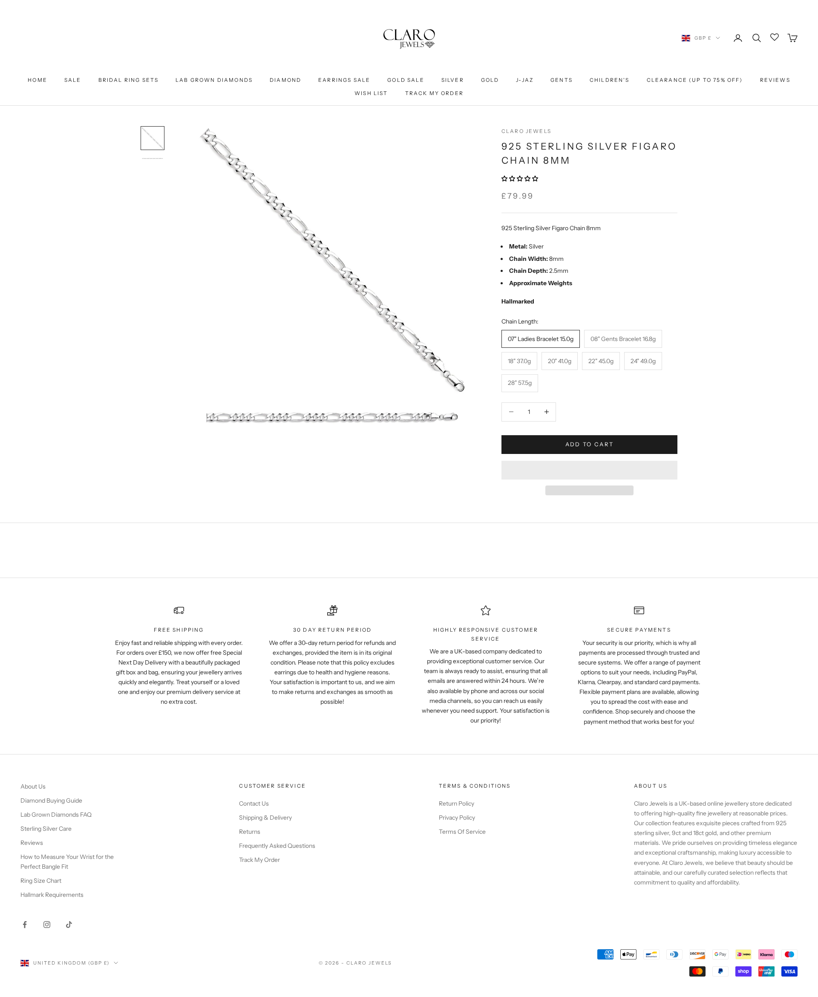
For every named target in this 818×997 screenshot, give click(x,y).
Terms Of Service (462, 831)
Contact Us (254, 803)
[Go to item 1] (152, 138)
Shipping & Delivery (265, 817)
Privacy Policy (457, 817)
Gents (561, 80)
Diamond (285, 80)
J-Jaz (524, 80)
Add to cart (589, 444)
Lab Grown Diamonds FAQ (56, 814)
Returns (249, 831)
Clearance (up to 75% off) (695, 80)
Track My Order (434, 93)
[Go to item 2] (152, 158)
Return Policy (456, 803)
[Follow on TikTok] (69, 924)
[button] (520, 178)
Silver (452, 80)
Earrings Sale (344, 80)
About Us (33, 786)
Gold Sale (405, 80)
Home (37, 80)
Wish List (371, 93)
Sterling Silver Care (46, 828)
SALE (72, 80)
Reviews (775, 80)
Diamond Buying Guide (51, 800)
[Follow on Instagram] (47, 924)
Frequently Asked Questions (277, 846)
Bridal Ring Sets (128, 80)
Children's (610, 80)
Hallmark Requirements (52, 895)
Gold (490, 80)
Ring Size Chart (40, 880)
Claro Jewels (526, 131)
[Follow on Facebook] (24, 924)
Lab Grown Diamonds (214, 80)
